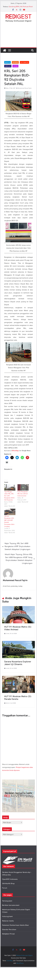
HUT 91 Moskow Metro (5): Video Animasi (18, 628)
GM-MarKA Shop (8, 883)
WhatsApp (15, 450)
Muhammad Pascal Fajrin (25, 88)
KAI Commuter (24, 62)
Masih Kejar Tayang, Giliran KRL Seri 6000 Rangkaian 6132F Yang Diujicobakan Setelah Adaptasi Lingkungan (18, 559)
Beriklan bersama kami (10, 905)
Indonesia (15, 62)
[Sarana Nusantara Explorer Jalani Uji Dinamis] (18, 642)
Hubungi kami (7, 916)
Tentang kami (7, 901)
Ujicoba (15, 66)
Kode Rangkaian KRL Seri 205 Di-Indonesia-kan (22, 494)
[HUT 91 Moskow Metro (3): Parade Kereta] (18, 677)
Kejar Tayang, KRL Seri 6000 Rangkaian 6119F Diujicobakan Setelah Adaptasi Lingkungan (17, 546)
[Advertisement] (18, 36)
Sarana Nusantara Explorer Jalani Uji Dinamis (17, 663)
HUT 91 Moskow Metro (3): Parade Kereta (18, 697)
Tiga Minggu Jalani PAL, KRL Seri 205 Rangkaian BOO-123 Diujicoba (9, 496)
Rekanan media (8, 921)
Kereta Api (8, 66)
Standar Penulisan (9, 929)
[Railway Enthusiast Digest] (4, 50)
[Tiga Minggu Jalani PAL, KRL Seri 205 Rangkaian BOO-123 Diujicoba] (9, 487)
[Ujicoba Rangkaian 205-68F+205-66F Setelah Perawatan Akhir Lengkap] (9, 512)
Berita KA (7, 62)
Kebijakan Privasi (8, 934)
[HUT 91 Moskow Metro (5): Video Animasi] (18, 607)
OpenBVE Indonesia (9, 879)
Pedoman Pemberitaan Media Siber (15, 925)
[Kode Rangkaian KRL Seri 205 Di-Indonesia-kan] (23, 487)
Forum (4, 888)
